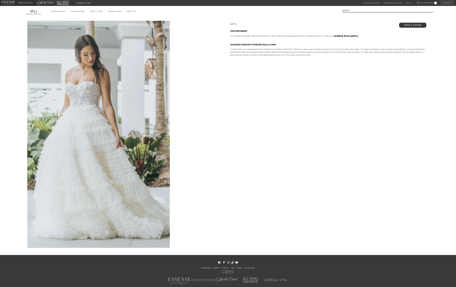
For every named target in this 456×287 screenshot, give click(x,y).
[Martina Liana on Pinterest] (224, 262)
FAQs (233, 268)
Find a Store (413, 25)
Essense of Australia (8, 3)
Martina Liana (26, 3)
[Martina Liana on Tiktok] (232, 262)
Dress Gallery (58, 11)
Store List (225, 268)
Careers (216, 268)
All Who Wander (63, 3)
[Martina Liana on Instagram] (228, 262)
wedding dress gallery (345, 36)
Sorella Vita (84, 3)
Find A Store (96, 11)
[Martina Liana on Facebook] (219, 262)
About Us (131, 11)
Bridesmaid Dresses (393, 3)
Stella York (45, 3)
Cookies (239, 268)
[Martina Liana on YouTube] (236, 262)
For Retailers (206, 268)
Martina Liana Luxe (35, 12)
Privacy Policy (249, 268)
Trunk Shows (114, 11)
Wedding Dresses (371, 3)
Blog (408, 3)
